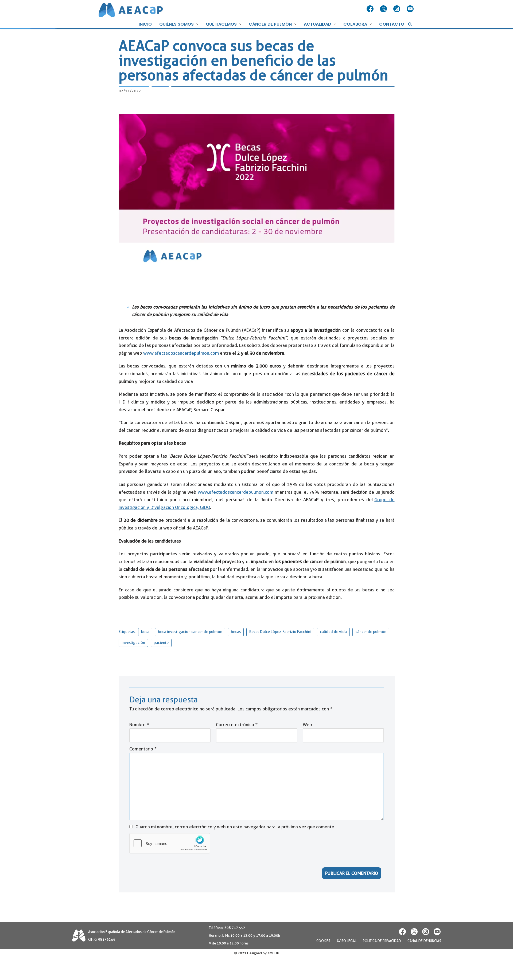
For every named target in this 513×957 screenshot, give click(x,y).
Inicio (145, 24)
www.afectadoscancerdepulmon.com (181, 353)
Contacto (391, 24)
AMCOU (273, 953)
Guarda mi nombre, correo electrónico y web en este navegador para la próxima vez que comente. (235, 826)
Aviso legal (346, 941)
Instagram (397, 9)
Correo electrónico (237, 724)
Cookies (323, 941)
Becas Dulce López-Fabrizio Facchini (280, 632)
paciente (161, 642)
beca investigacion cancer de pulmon (190, 632)
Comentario (143, 749)
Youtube (411, 9)
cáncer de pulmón (370, 632)
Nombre (139, 724)
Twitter (384, 9)
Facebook (371, 9)
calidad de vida (333, 632)
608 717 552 (234, 928)
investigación (133, 642)
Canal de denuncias (424, 941)
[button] (196, 24)
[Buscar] (410, 24)
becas (236, 632)
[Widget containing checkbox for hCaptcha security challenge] (169, 843)
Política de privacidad (382, 941)
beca (145, 632)
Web (307, 724)
